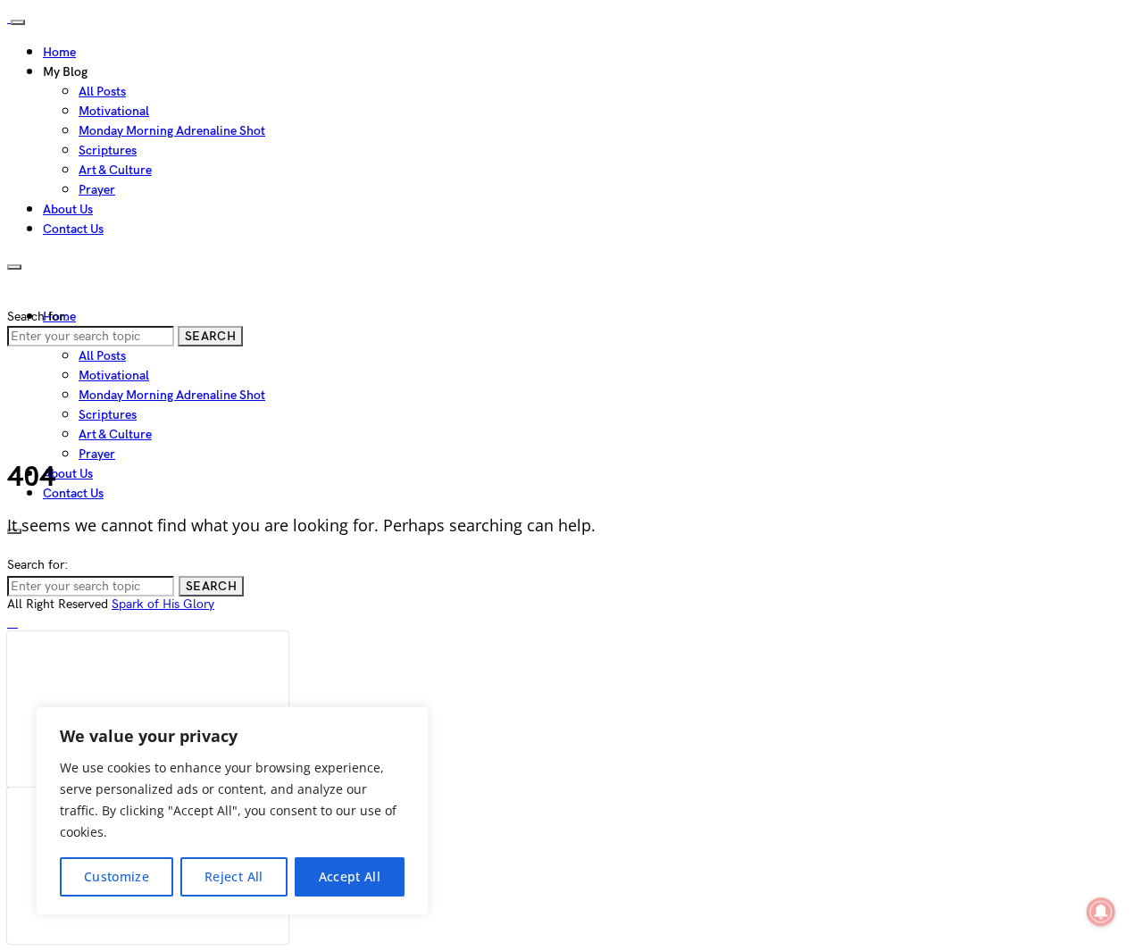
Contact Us (73, 229)
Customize (116, 876)
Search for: (37, 316)
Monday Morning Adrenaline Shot (172, 130)
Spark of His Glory (163, 604)
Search (210, 336)
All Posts (102, 91)
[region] (232, 810)
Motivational (114, 111)
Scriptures (108, 150)
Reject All (233, 876)
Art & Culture (115, 170)
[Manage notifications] (1101, 911)
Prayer (97, 189)
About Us (68, 209)
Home (59, 52)
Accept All (350, 876)
